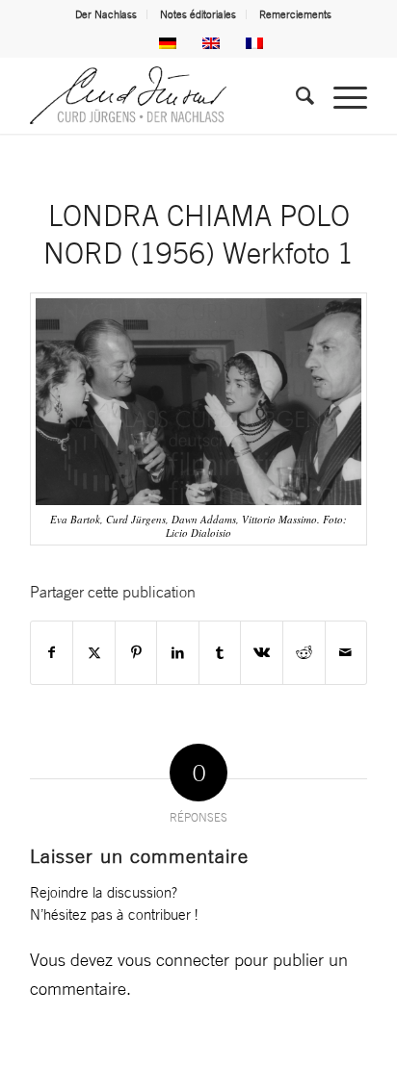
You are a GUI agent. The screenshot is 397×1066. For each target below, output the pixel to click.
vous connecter (173, 959)
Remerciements (295, 14)
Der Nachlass (106, 14)
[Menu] (340, 95)
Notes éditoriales (198, 14)
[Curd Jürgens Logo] (165, 95)
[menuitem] (106, 14)
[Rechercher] (295, 95)
